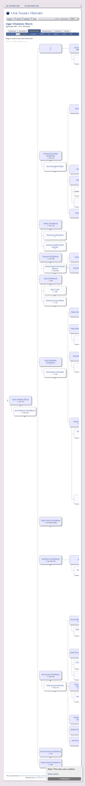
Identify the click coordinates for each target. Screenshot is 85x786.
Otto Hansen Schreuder (55, 372)
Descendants (34, 31)
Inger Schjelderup (50, 278)
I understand (64, 779)
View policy (53, 773)
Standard (24, 34)
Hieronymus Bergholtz (55, 235)
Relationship (46, 31)
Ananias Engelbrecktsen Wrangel (55, 246)
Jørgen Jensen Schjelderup (50, 762)
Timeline (58, 31)
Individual (12, 31)
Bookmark (64, 19)
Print (57, 19)
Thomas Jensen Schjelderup (50, 751)
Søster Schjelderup (50, 223)
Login (9, 19)
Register (56, 34)
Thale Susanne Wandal (55, 685)
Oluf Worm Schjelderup (51, 559)
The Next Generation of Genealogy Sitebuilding (33, 776)
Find (18, 19)
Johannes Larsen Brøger (55, 300)
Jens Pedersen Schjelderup (25, 410)
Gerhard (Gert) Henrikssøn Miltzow (55, 267)
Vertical (42, 34)
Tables (64, 34)
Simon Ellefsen (39, 778)
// (50, 48)
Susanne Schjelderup (50, 256)
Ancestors (22, 31)
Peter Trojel (55, 289)
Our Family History (27, 13)
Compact (33, 34)
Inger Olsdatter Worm (20, 399)
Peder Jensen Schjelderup (50, 520)
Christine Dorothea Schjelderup (50, 154)
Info (34, 19)
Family (66, 31)
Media (26, 19)
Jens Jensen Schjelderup (51, 674)
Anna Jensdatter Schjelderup (50, 361)
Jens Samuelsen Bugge (55, 166)
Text (49, 34)
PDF (71, 34)
